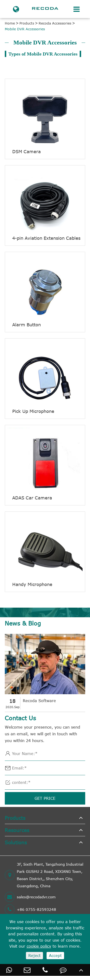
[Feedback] (63, 970)
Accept (55, 955)
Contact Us (20, 717)
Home (10, 23)
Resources (17, 830)
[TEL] (45, 970)
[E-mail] (27, 970)
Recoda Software (39, 701)
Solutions (16, 842)
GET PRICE (45, 798)
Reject (34, 955)
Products (26, 23)
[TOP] (81, 970)
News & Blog (23, 623)
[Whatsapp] (9, 970)
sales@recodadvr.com (36, 897)
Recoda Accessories (55, 23)
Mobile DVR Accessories (25, 29)
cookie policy (39, 946)
